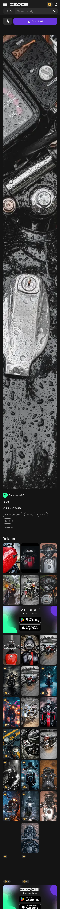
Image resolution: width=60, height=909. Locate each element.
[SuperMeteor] (48, 650)
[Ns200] (30, 558)
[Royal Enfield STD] (30, 838)
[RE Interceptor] (48, 744)
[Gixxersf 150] (48, 775)
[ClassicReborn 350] (30, 712)
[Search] (54, 11)
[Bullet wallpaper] (48, 712)
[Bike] (48, 558)
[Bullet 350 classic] (48, 869)
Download (37, 21)
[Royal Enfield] (11, 590)
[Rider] (11, 650)
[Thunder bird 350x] (11, 558)
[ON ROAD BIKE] (48, 806)
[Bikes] (11, 838)
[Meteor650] (30, 590)
